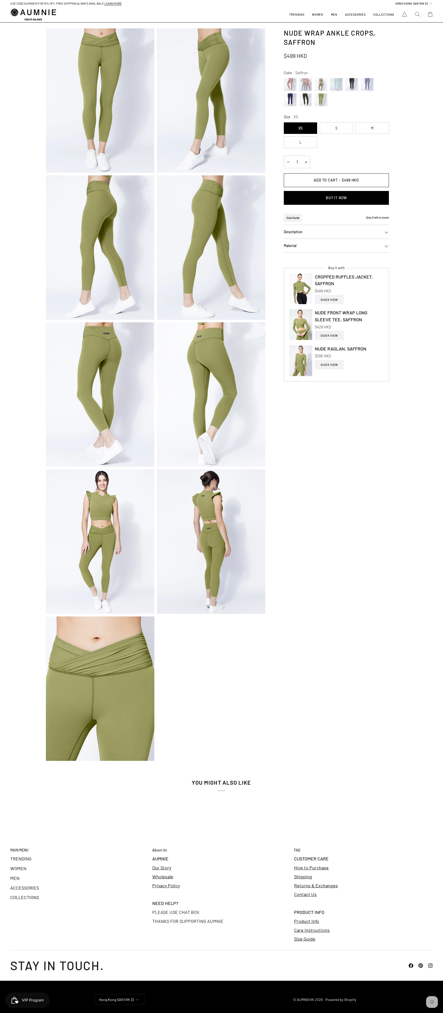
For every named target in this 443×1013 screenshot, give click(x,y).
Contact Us (305, 894)
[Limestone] (353, 85)
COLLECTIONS (24, 897)
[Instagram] (430, 965)
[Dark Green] (307, 101)
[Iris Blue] (291, 101)
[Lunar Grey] (307, 85)
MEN (14, 878)
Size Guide (292, 217)
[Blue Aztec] (368, 85)
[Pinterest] (420, 965)
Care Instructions (312, 930)
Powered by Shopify (340, 999)
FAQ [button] (297, 850)
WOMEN (18, 868)
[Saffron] (321, 101)
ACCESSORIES (24, 888)
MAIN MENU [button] (19, 850)
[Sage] (322, 85)
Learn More (113, 3)
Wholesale (162, 876)
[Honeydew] (337, 85)
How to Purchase (311, 867)
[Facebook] (411, 965)
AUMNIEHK (305, 999)
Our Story (161, 867)
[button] (317, 14)
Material (290, 245)
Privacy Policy (166, 885)
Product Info (306, 921)
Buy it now (336, 198)
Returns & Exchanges (316, 885)
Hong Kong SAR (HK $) (411, 3)
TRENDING (21, 858)
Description (293, 232)
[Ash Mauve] (291, 85)
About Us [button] (159, 850)
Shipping (303, 876)
